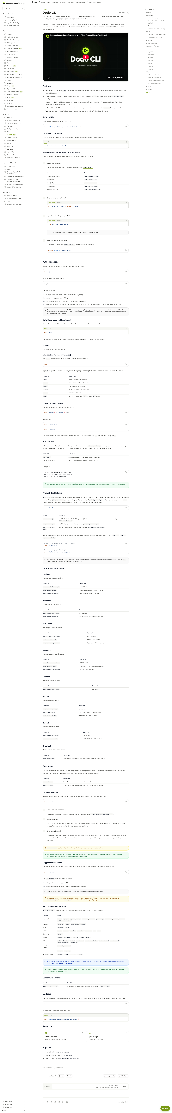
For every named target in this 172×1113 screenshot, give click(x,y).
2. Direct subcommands (155, 37)
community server (63, 1052)
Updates (148, 86)
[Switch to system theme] (19, 3)
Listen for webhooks (154, 75)
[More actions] (127, 12)
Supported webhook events (156, 80)
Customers (151, 54)
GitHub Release (88, 167)
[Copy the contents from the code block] (126, 127)
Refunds (150, 66)
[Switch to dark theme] (23, 3)
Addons (150, 63)
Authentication (150, 26)
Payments (151, 52)
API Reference (53, 2)
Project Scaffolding (151, 43)
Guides (43, 2)
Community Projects (95, 2)
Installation (149, 15)
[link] (64, 1036)
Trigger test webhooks (154, 77)
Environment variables (154, 83)
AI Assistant (149, 40)
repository (68, 1055)
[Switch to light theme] (21, 3)
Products (150, 49)
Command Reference (152, 46)
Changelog (81, 2)
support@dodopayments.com (69, 1058)
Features (148, 12)
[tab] (45, 142)
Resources (149, 89)
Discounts (150, 57)
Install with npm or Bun (154, 18)
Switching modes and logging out (157, 28)
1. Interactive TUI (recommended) (157, 34)
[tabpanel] (85, 146)
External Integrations (68, 2)
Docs (35, 2)
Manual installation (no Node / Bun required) (158, 22)
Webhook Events (101, 961)
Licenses (150, 60)
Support (148, 92)
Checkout (150, 69)
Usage (148, 31)
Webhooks (149, 72)
